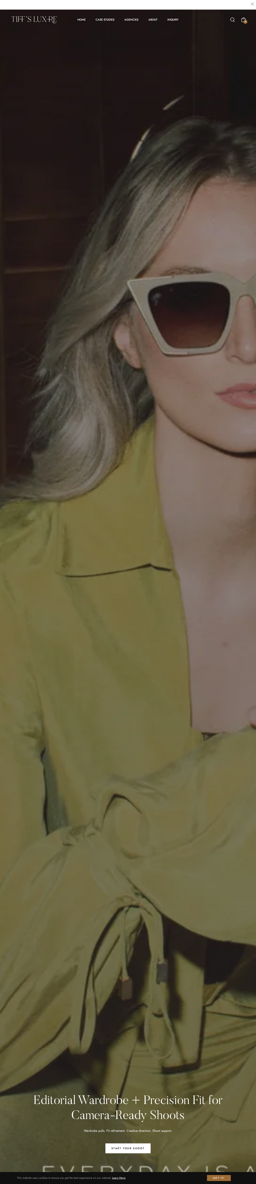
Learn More (118, 1178)
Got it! (219, 1178)
